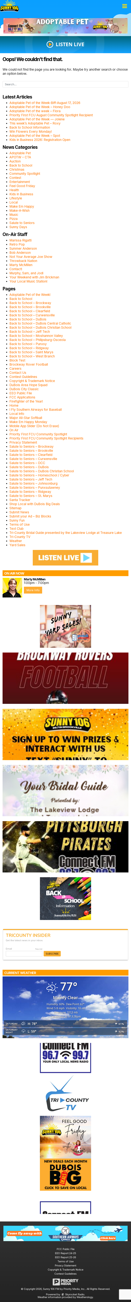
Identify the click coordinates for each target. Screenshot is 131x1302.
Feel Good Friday (22, 186)
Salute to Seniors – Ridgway (30, 492)
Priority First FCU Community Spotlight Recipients (46, 438)
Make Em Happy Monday (28, 422)
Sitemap (15, 508)
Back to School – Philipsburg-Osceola (37, 340)
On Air (13, 430)
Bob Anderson (20, 253)
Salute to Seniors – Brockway (31, 447)
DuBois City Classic (24, 389)
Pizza (13, 219)
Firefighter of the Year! (26, 401)
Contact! (15, 269)
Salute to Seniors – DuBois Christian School (41, 471)
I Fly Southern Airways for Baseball (35, 410)
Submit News (19, 512)
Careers (15, 369)
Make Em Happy (21, 206)
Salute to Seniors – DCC (27, 463)
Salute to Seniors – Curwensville (33, 459)
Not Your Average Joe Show (30, 257)
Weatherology (85, 1297)
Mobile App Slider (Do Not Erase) (34, 426)
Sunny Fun (17, 520)
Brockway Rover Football (28, 364)
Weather (15, 541)
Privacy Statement (23, 442)
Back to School (20, 165)
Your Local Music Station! (28, 281)
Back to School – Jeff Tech (29, 332)
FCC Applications (22, 397)
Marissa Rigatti (20, 240)
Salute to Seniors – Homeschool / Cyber (39, 475)
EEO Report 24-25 (65, 1253)
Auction (15, 161)
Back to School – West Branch (32, 356)
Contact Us (17, 373)
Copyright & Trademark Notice (32, 381)
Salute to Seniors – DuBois (29, 467)
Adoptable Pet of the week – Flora (35, 111)
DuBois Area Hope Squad (28, 385)
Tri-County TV (19, 537)
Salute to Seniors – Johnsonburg (33, 483)
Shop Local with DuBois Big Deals (34, 504)
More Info (33, 590)
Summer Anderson (23, 249)
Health (14, 190)
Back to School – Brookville (30, 307)
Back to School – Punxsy (28, 344)
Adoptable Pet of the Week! (29, 295)
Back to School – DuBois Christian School (40, 328)
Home (13, 405)
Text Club (16, 529)
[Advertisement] (65, 26)
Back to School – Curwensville (32, 315)
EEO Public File (20, 393)
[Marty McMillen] (12, 587)
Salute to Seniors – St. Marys (30, 496)
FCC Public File (66, 1249)
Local (13, 202)
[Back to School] (65, 898)
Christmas (16, 170)
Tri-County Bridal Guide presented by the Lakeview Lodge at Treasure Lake (65, 533)
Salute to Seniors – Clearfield (30, 455)
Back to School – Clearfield (29, 311)
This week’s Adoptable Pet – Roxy (35, 123)
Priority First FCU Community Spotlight (38, 434)
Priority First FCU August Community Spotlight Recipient (51, 115)
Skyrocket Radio (74, 1294)
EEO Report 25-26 (65, 1257)
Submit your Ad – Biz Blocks (30, 516)
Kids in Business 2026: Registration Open (39, 140)
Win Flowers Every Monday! (30, 132)
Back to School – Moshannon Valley (36, 336)
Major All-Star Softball (25, 418)
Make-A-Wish (19, 211)
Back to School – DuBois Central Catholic (40, 323)
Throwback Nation (23, 261)
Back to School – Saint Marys (31, 352)
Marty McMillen (20, 265)
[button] (124, 6)
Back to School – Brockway (30, 303)
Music (13, 215)
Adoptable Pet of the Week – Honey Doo (39, 107)
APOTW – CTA (20, 157)
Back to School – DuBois (27, 319)
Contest (15, 178)
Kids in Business (21, 194)
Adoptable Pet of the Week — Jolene (37, 119)
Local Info (16, 414)
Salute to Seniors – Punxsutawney (34, 488)
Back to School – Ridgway (29, 348)
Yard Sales (17, 545)
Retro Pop (17, 244)
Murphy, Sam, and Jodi (26, 273)
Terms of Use (19, 525)
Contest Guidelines (23, 377)
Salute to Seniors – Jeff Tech (30, 479)
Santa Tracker (19, 500)
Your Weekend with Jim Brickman (34, 277)
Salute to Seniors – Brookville (31, 451)
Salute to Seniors (22, 223)
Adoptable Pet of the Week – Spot (34, 136)
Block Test (17, 360)
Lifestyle (15, 198)
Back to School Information (29, 127)
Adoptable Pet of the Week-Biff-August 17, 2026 (44, 103)
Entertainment (19, 182)
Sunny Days (18, 227)
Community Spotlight (24, 174)
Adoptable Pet (20, 153)
